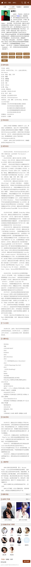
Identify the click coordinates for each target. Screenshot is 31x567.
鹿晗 (9, 172)
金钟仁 (14, 2)
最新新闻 (26, 7)
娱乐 (3, 482)
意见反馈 (3, 562)
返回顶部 (26, 561)
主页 (5, 7)
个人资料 (12, 7)
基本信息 (4, 54)
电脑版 (7, 559)
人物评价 (19, 57)
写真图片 (19, 7)
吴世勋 (21, 413)
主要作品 (4, 57)
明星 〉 (10, 2)
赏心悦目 (13, 473)
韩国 (18, 16)
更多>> (28, 494)
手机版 (3, 559)
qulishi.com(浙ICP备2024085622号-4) (10, 565)
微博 (11, 559)
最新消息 (26, 57)
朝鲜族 (7, 78)
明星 (20, 130)
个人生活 (26, 54)
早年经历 (11, 54)
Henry (5, 172)
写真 (4, 60)
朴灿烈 (27, 140)
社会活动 (11, 57)
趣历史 (2, 2)
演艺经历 (19, 54)
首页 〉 (6, 2)
